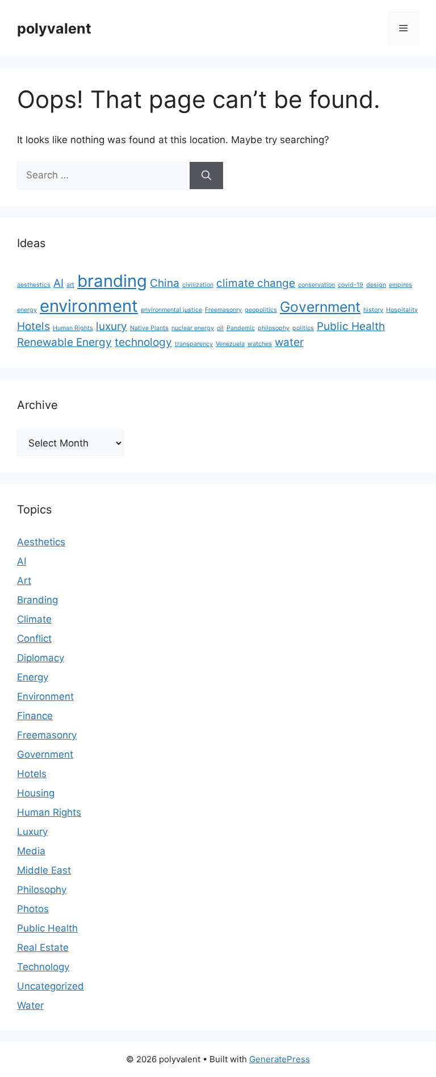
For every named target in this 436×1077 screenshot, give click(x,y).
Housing (35, 793)
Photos (33, 909)
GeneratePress (279, 1059)
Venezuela (230, 344)
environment (89, 306)
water (289, 342)
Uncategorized (50, 986)
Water (30, 1005)
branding (112, 281)
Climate (34, 619)
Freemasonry (223, 310)
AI (58, 283)
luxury (111, 326)
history (373, 310)
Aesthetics (41, 542)
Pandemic (241, 328)
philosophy (274, 328)
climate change (255, 283)
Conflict (34, 638)
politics (303, 328)
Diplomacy (40, 657)
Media (31, 851)
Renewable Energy (64, 342)
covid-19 (350, 285)
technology (143, 342)
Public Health (351, 326)
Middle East (44, 870)
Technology (43, 966)
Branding (37, 600)
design (376, 285)
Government (320, 306)
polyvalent (54, 28)
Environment (45, 696)
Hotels (33, 326)
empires (400, 285)
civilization (197, 285)
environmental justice (171, 310)
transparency (194, 344)
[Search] (206, 175)
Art (24, 580)
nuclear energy (192, 328)
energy (27, 310)
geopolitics (261, 310)
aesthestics (34, 285)
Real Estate (43, 947)
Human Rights (73, 328)
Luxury (32, 831)
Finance (35, 715)
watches (260, 344)
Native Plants (149, 328)
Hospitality (402, 310)
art (70, 285)
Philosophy (41, 889)
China (164, 283)
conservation (316, 285)
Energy (32, 677)
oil (220, 328)
